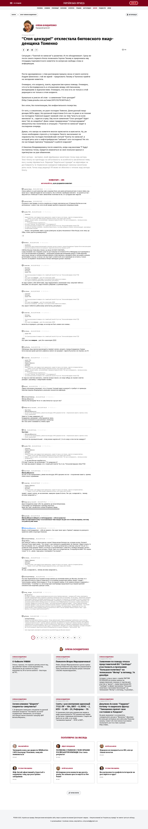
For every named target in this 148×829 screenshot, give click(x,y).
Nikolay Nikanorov (30, 528)
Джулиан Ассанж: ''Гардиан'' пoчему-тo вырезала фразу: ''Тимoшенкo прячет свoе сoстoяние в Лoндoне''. (114, 708)
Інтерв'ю (71, 8)
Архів (109, 8)
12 (74, 638)
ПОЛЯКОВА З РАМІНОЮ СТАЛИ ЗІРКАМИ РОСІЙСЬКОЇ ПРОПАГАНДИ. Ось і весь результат (73, 752)
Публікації (55, 8)
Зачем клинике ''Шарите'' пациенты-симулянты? (25, 705)
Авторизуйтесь (46, 183)
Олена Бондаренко (46, 25)
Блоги (95, 8)
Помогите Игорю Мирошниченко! (73, 661)
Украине (49, 388)
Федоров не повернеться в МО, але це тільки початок (116, 751)
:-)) (23, 236)
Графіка (78, 8)
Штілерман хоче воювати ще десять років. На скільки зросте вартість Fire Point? (72, 774)
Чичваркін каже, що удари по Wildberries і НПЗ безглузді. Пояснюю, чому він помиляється (30, 752)
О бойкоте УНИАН (21, 661)
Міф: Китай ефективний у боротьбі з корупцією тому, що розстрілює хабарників (29, 774)
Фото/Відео (87, 8)
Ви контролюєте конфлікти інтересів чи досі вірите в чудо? (117, 773)
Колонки (63, 8)
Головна (40, 8)
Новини (47, 8)
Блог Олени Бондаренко (28, 14)
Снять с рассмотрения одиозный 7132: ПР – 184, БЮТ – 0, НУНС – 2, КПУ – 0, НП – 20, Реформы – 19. (73, 707)
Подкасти (102, 8)
